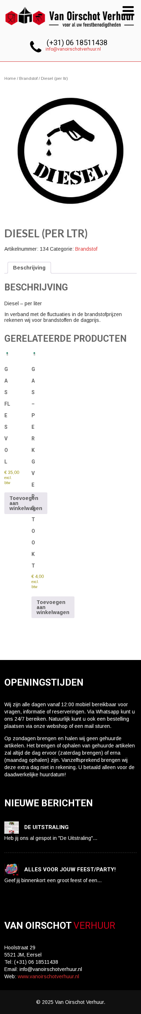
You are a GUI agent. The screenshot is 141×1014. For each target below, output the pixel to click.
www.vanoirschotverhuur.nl (48, 976)
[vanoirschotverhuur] (70, 30)
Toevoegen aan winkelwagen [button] (25, 503)
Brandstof (28, 78)
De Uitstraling (46, 827)
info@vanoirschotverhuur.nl (73, 49)
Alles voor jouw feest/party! (70, 869)
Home (10, 78)
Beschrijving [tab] (29, 268)
